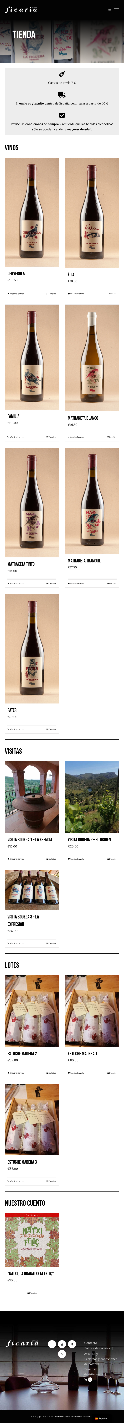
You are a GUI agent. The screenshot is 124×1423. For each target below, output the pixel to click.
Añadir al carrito (17, 293)
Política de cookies (97, 1348)
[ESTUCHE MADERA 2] (32, 1011)
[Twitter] (72, 1344)
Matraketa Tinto (21, 564)
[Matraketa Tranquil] (92, 501)
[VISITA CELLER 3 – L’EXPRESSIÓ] (32, 890)
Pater (12, 710)
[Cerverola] (32, 212)
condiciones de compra (42, 124)
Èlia (71, 275)
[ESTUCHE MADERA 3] (32, 1119)
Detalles (52, 293)
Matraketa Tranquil (84, 561)
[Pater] (32, 648)
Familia (13, 416)
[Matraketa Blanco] (92, 358)
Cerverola (16, 274)
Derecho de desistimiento (93, 1371)
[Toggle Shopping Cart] (109, 9)
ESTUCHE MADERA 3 (22, 1162)
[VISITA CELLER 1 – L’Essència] (32, 797)
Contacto (90, 1343)
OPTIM (60, 1416)
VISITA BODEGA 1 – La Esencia (29, 840)
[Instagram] (62, 1344)
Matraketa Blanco (83, 418)
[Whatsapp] (62, 1354)
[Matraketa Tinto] (32, 502)
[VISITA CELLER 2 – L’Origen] (92, 797)
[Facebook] (52, 1344)
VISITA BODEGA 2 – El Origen (89, 840)
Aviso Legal (91, 1354)
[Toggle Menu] (117, 9)
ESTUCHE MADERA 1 (82, 1054)
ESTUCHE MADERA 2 (22, 1054)
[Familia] (32, 357)
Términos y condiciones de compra (100, 1361)
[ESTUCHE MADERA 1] (92, 1011)
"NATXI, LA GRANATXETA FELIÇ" (30, 1274)
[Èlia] (92, 213)
